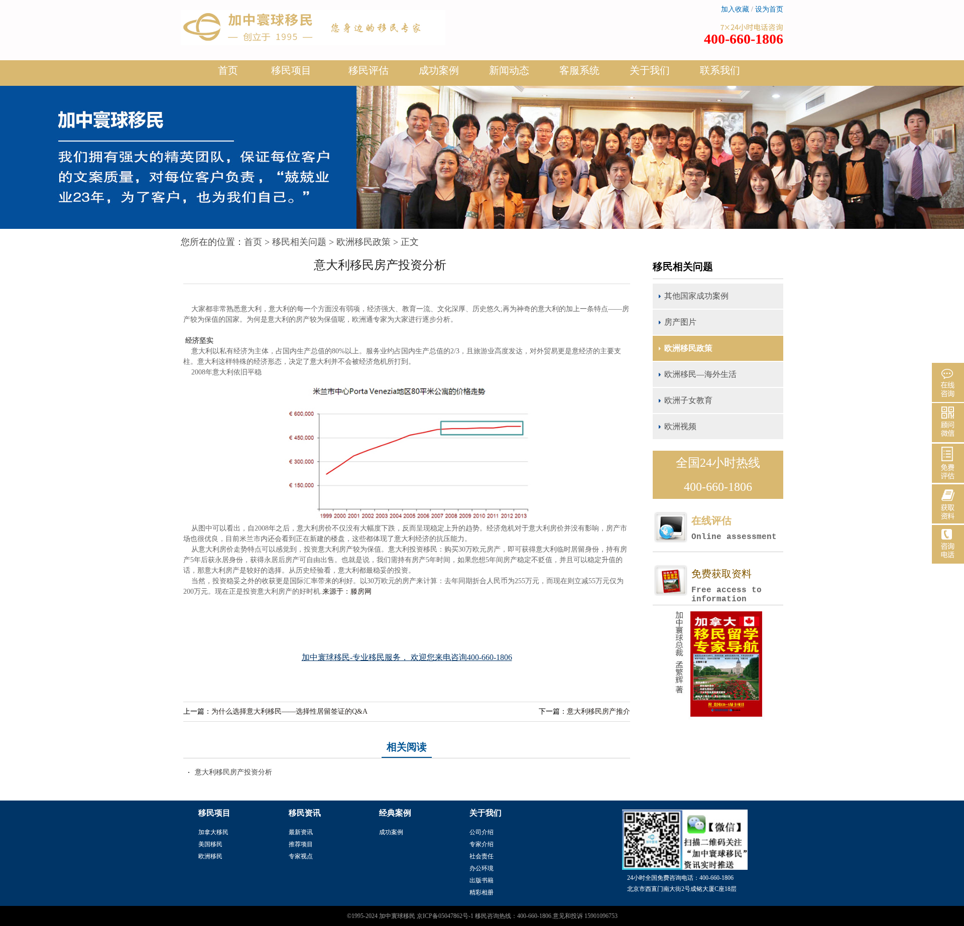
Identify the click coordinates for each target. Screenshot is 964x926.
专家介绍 (481, 844)
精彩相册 (481, 892)
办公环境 (481, 868)
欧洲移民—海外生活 (700, 374)
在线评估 (734, 528)
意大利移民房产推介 (598, 711)
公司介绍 (481, 832)
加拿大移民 (213, 832)
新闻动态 (509, 70)
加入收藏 (735, 9)
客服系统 (579, 70)
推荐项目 (301, 844)
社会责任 (481, 856)
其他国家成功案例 (696, 296)
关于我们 (650, 70)
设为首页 (769, 9)
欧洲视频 (680, 426)
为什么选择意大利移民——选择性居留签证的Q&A (289, 711)
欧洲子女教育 (688, 400)
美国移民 (210, 844)
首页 (228, 70)
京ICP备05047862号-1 (445, 915)
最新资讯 (301, 832)
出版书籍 (481, 880)
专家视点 (301, 856)
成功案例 (439, 70)
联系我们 (720, 70)
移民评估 (368, 70)
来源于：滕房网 (347, 591)
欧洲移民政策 (363, 242)
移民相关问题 (299, 242)
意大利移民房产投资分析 (233, 772)
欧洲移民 (210, 856)
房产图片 (680, 322)
